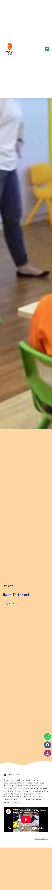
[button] (47, 49)
